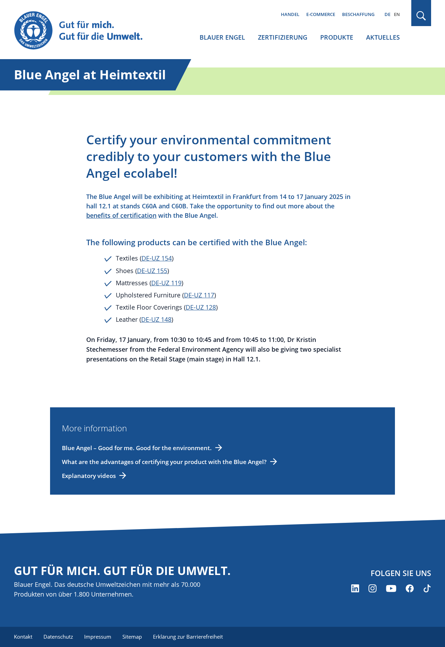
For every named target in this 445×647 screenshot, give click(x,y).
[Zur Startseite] (85, 30)
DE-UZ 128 (201, 307)
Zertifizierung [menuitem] (282, 37)
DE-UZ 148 (156, 319)
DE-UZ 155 (152, 270)
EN (397, 14)
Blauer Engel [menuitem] (222, 37)
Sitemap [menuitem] (132, 636)
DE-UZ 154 (156, 258)
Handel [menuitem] (290, 14)
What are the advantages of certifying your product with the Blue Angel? (164, 462)
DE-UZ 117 (199, 295)
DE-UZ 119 (166, 283)
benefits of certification (121, 215)
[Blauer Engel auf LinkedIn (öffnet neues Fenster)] (355, 588)
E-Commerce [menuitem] (320, 14)
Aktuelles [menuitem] (383, 37)
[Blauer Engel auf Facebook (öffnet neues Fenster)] (410, 588)
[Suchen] (421, 16)
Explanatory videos (89, 476)
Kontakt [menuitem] (23, 636)
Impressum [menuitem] (97, 636)
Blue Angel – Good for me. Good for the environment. (137, 448)
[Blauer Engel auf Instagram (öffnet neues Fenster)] (373, 588)
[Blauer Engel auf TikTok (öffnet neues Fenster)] (427, 588)
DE (387, 14)
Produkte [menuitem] (336, 37)
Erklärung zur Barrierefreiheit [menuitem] (188, 636)
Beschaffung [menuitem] (358, 14)
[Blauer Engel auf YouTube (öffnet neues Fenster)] (391, 588)
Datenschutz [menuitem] (58, 636)
